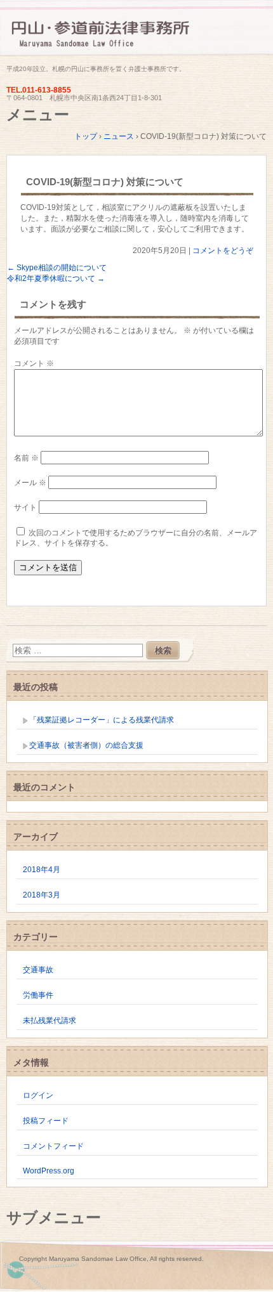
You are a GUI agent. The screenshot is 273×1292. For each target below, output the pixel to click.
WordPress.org (48, 1170)
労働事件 (38, 995)
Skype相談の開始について (57, 267)
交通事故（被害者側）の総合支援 (86, 745)
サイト (25, 507)
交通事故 (38, 969)
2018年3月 (41, 895)
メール (30, 482)
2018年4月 (41, 869)
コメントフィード (53, 1146)
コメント (34, 363)
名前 (26, 458)
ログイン (38, 1095)
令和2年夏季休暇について (56, 278)
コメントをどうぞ (222, 250)
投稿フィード (46, 1120)
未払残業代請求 (49, 1020)
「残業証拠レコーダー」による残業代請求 (101, 719)
